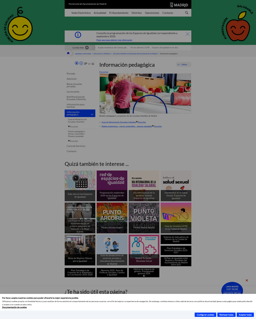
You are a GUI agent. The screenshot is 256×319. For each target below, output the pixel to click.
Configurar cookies (205, 314)
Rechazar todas (226, 314)
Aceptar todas (245, 314)
